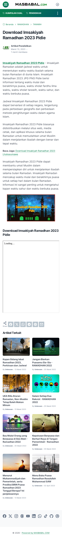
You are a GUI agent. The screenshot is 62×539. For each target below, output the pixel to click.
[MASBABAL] (31, 4)
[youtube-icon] (28, 516)
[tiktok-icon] (45, 516)
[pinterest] (35, 324)
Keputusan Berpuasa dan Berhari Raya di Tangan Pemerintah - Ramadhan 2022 (45, 440)
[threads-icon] (22, 516)
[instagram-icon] (16, 516)
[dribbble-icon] (57, 516)
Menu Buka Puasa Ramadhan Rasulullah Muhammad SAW (44, 478)
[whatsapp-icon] (40, 516)
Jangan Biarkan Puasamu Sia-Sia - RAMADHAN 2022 (42, 362)
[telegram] (29, 324)
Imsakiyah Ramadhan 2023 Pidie (23, 62)
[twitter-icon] (10, 516)
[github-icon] (51, 516)
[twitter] (17, 324)
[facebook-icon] (4, 516)
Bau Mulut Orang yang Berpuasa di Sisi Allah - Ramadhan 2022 (15, 438)
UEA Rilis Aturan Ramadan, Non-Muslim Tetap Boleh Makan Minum (15, 401)
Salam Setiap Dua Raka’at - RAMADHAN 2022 (44, 399)
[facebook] (10, 324)
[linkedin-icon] (34, 516)
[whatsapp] (23, 324)
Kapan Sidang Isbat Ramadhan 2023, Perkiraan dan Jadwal (15, 362)
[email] (41, 324)
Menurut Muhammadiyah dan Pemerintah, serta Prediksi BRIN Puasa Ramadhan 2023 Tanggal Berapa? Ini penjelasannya (14, 484)
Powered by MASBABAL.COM (36, 533)
